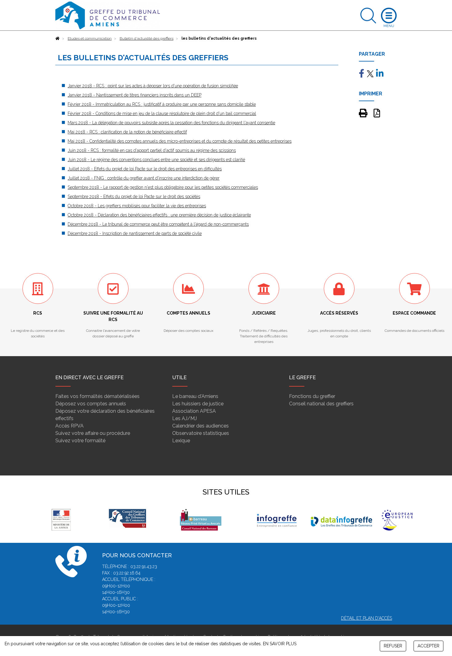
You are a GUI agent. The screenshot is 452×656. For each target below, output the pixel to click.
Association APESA (194, 411)
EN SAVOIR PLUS (279, 643)
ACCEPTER (428, 645)
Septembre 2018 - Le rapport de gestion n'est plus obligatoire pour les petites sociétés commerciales (163, 187)
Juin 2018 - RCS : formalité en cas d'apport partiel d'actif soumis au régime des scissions (152, 150)
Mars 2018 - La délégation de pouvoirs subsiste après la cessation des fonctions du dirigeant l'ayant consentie (171, 122)
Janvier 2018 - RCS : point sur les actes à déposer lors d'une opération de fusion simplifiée (153, 85)
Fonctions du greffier (312, 396)
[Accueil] (57, 38)
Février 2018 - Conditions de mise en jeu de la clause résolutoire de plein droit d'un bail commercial (162, 113)
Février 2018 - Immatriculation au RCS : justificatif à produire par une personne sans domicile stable (162, 104)
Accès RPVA (69, 426)
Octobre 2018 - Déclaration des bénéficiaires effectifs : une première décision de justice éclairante (159, 215)
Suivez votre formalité (80, 440)
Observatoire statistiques (200, 433)
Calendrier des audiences (200, 426)
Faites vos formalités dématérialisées (97, 396)
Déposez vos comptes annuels (90, 404)
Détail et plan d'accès (366, 618)
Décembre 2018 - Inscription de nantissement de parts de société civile (135, 233)
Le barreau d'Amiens (195, 396)
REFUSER (393, 645)
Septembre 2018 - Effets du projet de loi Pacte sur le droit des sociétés (134, 196)
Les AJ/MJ (184, 418)
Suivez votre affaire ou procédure (92, 433)
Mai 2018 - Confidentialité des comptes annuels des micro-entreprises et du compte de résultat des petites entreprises (179, 141)
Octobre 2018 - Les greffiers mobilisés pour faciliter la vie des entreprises (137, 205)
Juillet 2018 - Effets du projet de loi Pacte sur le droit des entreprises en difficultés (145, 168)
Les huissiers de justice (198, 404)
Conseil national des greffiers (321, 404)
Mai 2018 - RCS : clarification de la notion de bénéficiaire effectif (127, 131)
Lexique (181, 440)
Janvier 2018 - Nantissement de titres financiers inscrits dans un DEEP (134, 95)
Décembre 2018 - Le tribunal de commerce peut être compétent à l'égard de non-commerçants (158, 224)
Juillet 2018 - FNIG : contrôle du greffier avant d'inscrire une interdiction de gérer (144, 178)
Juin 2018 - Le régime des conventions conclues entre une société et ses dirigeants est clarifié (156, 159)
